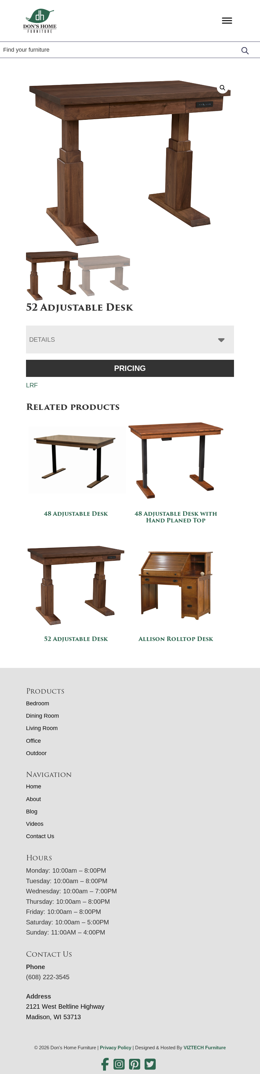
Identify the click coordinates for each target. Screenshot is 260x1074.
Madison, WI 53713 (53, 1016)
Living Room (42, 728)
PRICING (130, 368)
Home (33, 786)
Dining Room (42, 716)
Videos (34, 824)
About (33, 799)
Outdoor (36, 753)
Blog (31, 811)
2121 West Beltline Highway (65, 1006)
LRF (32, 385)
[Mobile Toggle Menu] (227, 21)
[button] (222, 88)
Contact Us (40, 836)
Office (33, 741)
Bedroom (37, 703)
